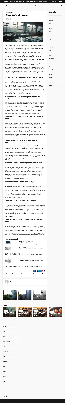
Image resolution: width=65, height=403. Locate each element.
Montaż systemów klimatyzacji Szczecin (39, 296)
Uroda (50, 79)
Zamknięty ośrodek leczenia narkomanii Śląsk (9, 314)
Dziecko (50, 23)
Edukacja (50, 25)
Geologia (50, 28)
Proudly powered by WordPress (7, 400)
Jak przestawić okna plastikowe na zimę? (12, 253)
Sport (50, 66)
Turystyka (51, 74)
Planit (5, 5)
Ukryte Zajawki (51, 77)
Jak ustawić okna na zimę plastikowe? (26, 241)
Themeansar (22, 400)
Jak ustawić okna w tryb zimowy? (14, 273)
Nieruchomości (51, 44)
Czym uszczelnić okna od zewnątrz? (33, 273)
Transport (51, 71)
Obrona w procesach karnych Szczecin (24, 313)
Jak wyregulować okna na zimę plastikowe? (27, 259)
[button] (59, 5)
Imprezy (50, 34)
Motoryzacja (51, 42)
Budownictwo (9, 12)
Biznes (50, 17)
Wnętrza (50, 85)
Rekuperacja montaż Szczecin (23, 295)
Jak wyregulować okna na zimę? (25, 247)
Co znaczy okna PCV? (8, 295)
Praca (50, 50)
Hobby (50, 31)
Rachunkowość (51, 58)
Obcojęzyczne (51, 47)
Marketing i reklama (52, 36)
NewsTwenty (17, 400)
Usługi (50, 82)
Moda (50, 39)
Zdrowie (50, 88)
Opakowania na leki (55, 313)
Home (35, 5)
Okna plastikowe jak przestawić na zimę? (12, 265)
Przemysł (50, 55)
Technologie (51, 69)
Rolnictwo (50, 61)
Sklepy (50, 63)
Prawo (50, 52)
